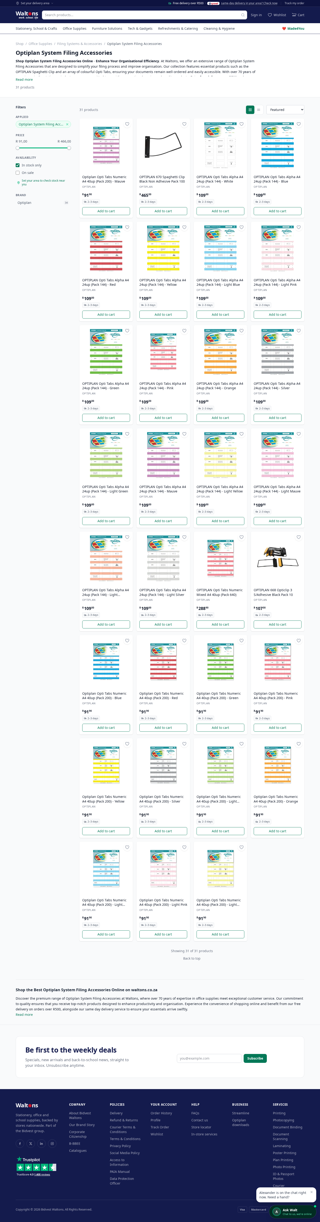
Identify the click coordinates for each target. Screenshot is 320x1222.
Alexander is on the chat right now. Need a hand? (282, 1194)
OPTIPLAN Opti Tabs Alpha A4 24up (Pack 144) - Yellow (162, 282)
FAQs (195, 1113)
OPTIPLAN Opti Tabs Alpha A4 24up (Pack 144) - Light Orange (105, 592)
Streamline (240, 1113)
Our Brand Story (82, 1125)
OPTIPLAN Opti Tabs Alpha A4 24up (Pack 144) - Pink (162, 385)
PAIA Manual (120, 1171)
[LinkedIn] (41, 1143)
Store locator (201, 1127)
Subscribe (255, 1058)
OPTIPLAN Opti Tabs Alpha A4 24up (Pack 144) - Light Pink (277, 282)
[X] (30, 1143)
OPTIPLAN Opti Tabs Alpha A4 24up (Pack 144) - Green (105, 385)
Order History (161, 1113)
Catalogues (78, 1150)
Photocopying (283, 1120)
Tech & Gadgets (140, 28)
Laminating (282, 1146)
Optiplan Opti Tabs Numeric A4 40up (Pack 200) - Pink (276, 695)
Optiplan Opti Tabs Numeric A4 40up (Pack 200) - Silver (161, 798)
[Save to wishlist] (127, 124)
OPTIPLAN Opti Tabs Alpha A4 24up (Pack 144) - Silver (277, 385)
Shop (20, 43)
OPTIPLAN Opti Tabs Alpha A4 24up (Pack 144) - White (220, 179)
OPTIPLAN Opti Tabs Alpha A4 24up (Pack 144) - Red (105, 282)
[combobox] (144, 15)
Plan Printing (283, 1160)
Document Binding (287, 1127)
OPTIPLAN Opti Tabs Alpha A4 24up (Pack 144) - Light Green (105, 488)
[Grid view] (250, 110)
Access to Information (119, 1162)
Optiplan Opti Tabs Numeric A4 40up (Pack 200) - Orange (276, 798)
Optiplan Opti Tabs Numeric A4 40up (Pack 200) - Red (161, 695)
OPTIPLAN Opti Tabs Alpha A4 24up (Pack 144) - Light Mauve (277, 488)
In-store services (204, 1134)
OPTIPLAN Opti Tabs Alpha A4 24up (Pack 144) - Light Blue (220, 282)
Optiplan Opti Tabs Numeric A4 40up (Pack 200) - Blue (104, 695)
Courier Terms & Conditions (122, 1129)
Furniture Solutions (107, 28)
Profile (155, 1120)
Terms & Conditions (125, 1139)
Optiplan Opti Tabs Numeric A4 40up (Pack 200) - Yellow (104, 798)
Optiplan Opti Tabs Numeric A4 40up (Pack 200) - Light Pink (163, 902)
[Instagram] (52, 1143)
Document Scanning (281, 1136)
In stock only (31, 165)
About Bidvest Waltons (80, 1115)
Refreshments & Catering (178, 28)
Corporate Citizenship (78, 1134)
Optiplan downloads (240, 1122)
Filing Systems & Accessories (79, 43)
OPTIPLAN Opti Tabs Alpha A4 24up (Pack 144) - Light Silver (162, 592)
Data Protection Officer (122, 1180)
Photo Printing (284, 1167)
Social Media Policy (125, 1153)
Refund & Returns (124, 1120)
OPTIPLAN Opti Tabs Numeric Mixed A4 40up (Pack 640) (220, 592)
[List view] (258, 110)
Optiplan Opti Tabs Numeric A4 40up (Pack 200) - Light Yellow (219, 902)
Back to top (192, 958)
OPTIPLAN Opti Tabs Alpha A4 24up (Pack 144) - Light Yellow (220, 488)
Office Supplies (74, 28)
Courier (279, 1185)
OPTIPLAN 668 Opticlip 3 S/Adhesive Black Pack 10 (273, 592)
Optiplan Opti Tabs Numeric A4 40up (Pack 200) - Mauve (104, 179)
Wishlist (157, 1134)
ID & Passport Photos (283, 1176)
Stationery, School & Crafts (36, 28)
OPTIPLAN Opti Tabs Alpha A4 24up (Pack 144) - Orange (220, 385)
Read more (24, 79)
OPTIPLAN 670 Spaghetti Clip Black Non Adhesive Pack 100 (162, 179)
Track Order (160, 1127)
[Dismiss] (311, 1192)
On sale (28, 172)
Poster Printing (284, 1153)
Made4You (293, 28)
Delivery (116, 1113)
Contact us (199, 1120)
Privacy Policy (120, 1146)
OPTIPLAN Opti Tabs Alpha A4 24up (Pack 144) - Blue (277, 179)
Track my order (294, 3)
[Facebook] (20, 1143)
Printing (279, 1113)
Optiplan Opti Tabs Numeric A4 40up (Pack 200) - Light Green (219, 799)
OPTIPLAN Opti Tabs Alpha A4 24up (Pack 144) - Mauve (162, 488)
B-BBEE (74, 1143)
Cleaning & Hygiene (219, 28)
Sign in (256, 15)
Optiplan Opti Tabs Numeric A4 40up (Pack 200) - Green (219, 695)
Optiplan (88, 186)
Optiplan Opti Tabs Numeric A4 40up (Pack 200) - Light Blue (104, 902)
